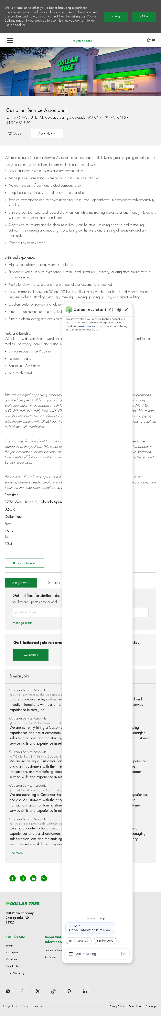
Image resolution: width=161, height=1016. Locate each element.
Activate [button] (136, 612)
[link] (22, 622)
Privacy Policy (117, 1006)
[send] (123, 953)
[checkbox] (14, 133)
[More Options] (71, 954)
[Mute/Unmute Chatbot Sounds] (119, 309)
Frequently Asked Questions (59, 950)
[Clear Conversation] (111, 309)
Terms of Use (135, 1006)
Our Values (11, 959)
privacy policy (86, 326)
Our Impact (12, 952)
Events (9, 946)
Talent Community (15, 973)
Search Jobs (12, 966)
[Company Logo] (82, 40)
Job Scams (50, 957)
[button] (47, 133)
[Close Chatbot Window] (126, 309)
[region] (97, 631)
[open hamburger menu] (10, 40)
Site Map (151, 1006)
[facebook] (8, 991)
